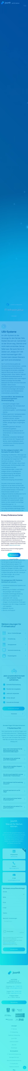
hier (11, 550)
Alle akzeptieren (14, 555)
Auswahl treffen (14, 559)
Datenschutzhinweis (14, 545)
